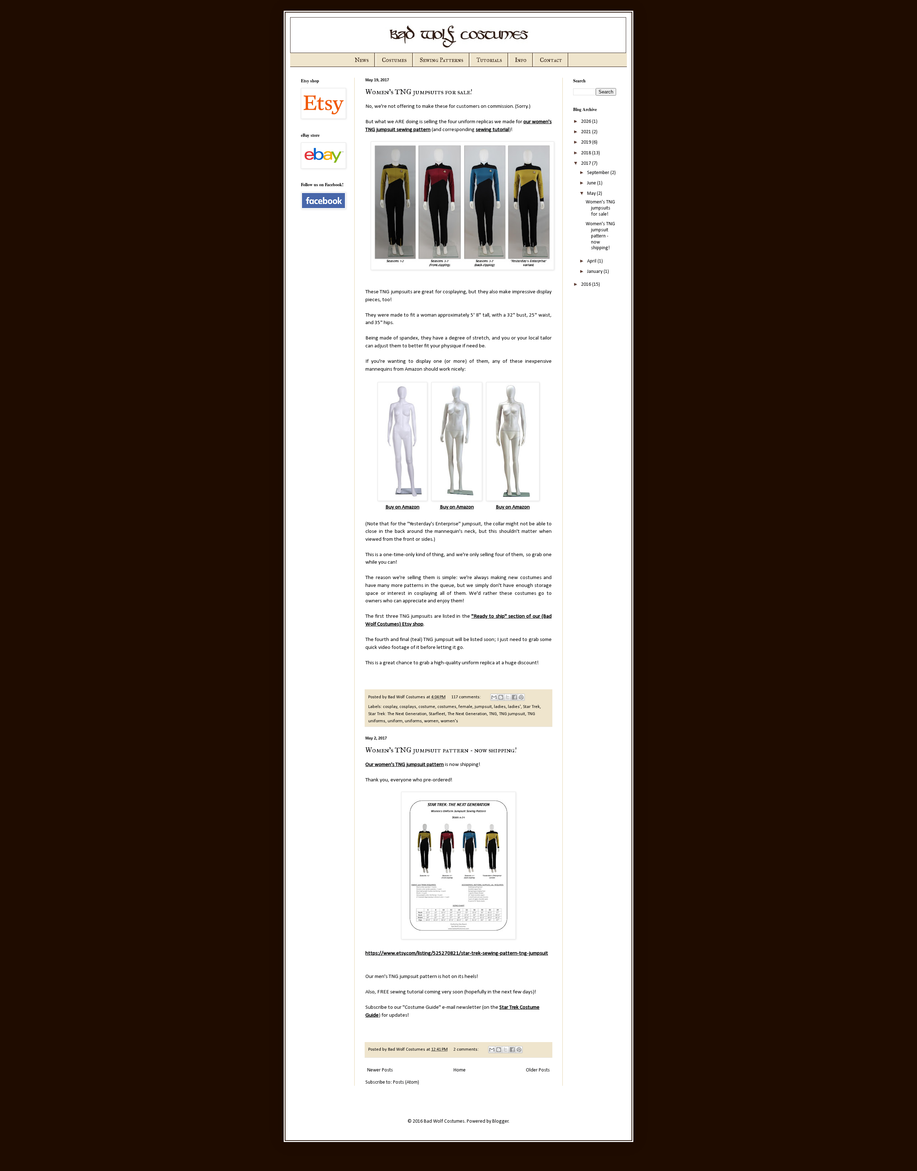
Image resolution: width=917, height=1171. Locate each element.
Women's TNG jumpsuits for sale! (418, 91)
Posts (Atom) (406, 1082)
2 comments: (466, 1049)
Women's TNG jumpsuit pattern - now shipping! (441, 750)
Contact (551, 60)
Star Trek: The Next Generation (397, 714)
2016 (586, 284)
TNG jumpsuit (512, 714)
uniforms (413, 721)
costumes (446, 707)
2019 (586, 142)
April (592, 261)
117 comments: (466, 697)
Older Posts (538, 1070)
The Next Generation (467, 714)
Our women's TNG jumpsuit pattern (404, 764)
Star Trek (531, 707)
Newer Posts (380, 1070)
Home (459, 1070)
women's (449, 721)
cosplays (407, 707)
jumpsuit (483, 707)
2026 (586, 121)
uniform (395, 721)
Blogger (500, 1121)
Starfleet (437, 714)
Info (521, 60)
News (362, 60)
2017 (586, 163)
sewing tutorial (492, 129)
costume (426, 707)
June (592, 183)
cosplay (390, 707)
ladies (500, 707)
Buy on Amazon (402, 507)
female (465, 707)
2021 (586, 132)
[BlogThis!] (500, 697)
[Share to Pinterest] (521, 697)
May (592, 193)
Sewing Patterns (441, 60)
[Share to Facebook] (514, 697)
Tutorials (489, 60)
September (598, 172)
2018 (586, 153)
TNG (493, 714)
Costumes (394, 60)
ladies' (514, 707)
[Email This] (494, 697)
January (595, 271)
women (431, 721)
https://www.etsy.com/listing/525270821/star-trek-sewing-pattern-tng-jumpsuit (456, 953)
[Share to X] (507, 697)
